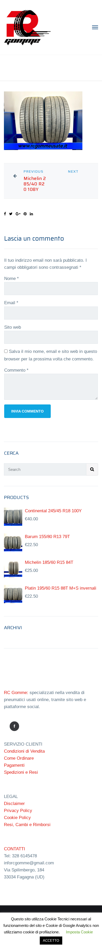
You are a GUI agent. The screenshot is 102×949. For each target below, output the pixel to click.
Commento (16, 370)
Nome (11, 278)
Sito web (12, 327)
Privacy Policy (18, 810)
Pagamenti (14, 765)
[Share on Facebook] (5, 214)
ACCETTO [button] (51, 940)
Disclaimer (14, 803)
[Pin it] (25, 214)
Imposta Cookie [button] (79, 932)
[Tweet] (11, 214)
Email (11, 302)
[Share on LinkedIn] (31, 214)
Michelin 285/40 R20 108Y (35, 184)
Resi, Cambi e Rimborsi (27, 824)
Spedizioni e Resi (21, 772)
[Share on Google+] (18, 214)
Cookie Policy (17, 817)
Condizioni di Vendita (24, 751)
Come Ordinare (19, 758)
